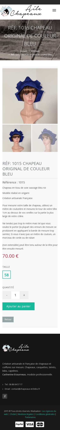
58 (6, 274)
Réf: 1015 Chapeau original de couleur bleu (31, 54)
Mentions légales (25, 414)
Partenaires (30, 417)
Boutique (35, 51)
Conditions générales (45, 414)
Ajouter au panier (18, 306)
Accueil (23, 51)
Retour (8, 319)
